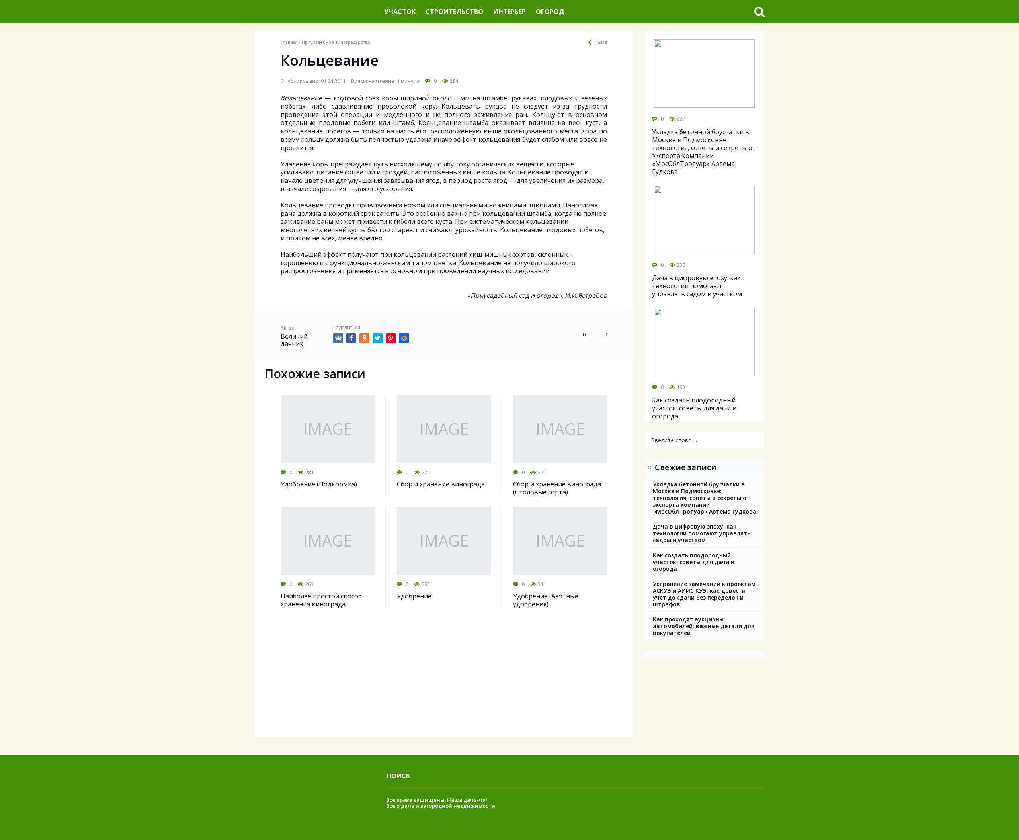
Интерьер (509, 11)
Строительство (454, 11)
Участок (400, 11)
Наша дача (462, 799)
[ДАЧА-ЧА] (316, 11)
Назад (601, 42)
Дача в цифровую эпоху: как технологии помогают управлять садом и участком (701, 533)
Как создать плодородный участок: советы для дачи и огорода (693, 561)
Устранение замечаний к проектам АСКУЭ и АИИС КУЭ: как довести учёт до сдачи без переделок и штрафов (704, 594)
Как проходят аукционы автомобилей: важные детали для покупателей (703, 626)
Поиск (398, 776)
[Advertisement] (444, 681)
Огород (550, 11)
